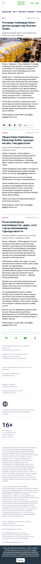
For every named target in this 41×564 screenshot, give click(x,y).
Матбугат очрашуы (27, 12)
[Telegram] (9, 125)
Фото (15, 12)
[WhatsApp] (20, 125)
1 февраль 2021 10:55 (32, 18)
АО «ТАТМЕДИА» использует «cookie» (14, 533)
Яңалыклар (6, 12)
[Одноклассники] (15, 125)
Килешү (20, 560)
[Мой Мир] (25, 125)
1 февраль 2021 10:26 (32, 132)
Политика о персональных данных (13, 525)
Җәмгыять (5, 217)
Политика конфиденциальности (12, 542)
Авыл (3, 18)
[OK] (35, 338)
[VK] (6, 338)
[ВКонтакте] (4, 125)
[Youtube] (25, 338)
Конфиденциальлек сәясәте (29, 554)
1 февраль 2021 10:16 (32, 217)
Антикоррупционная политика (12, 529)
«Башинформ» (22, 173)
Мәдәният (5, 132)
